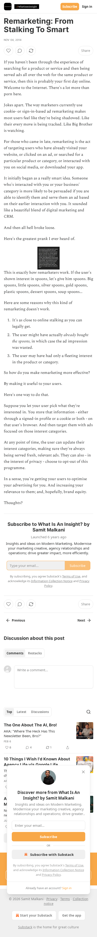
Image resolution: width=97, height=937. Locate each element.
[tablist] (24, 653)
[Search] (88, 712)
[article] (48, 736)
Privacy (51, 899)
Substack (25, 927)
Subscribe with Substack (52, 854)
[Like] (8, 50)
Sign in (87, 6)
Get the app (71, 915)
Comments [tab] (15, 653)
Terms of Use (74, 865)
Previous (18, 620)
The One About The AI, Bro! (30, 725)
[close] (83, 772)
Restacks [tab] (35, 653)
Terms (65, 899)
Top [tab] (9, 712)
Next (81, 620)
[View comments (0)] (19, 50)
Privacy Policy (51, 875)
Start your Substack (36, 915)
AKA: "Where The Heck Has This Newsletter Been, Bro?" (29, 733)
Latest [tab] (21, 712)
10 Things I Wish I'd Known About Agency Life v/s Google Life (37, 762)
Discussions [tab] (40, 712)
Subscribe (69, 6)
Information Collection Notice (63, 870)
